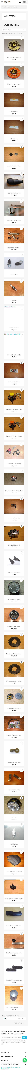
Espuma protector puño (14, 762)
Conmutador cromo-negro (14, 518)
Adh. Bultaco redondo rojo (14, 84)
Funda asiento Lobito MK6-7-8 (14, 871)
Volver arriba (19, 1023)
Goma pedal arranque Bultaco (14, 980)
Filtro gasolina (14, 844)
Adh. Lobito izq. (14, 139)
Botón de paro (14, 274)
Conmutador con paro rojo (14, 463)
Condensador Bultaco (14, 382)
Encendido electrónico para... (14, 735)
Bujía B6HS (14, 300)
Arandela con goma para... (14, 166)
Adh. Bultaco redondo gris (14, 57)
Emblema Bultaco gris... (14, 708)
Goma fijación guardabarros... (14, 953)
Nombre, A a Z (14, 30)
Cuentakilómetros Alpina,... (14, 599)
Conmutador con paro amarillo (14, 409)
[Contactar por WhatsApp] (25, 1060)
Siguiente (21, 1019)
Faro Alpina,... (14, 817)
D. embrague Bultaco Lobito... (14, 681)
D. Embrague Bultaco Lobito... (14, 654)
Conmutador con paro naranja (14, 436)
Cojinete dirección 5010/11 (14, 355)
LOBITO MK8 (9, 15)
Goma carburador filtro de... (14, 925)
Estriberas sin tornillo (14, 790)
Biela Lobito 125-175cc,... (14, 247)
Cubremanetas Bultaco (14, 572)
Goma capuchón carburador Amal (14, 898)
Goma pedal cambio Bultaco (14, 1007)
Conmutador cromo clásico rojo (14, 491)
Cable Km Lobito (14, 327)
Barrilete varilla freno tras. (14, 220)
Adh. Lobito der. (14, 111)
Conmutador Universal (14, 545)
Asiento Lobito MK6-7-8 (14, 193)
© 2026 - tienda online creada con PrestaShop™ (10, 1068)
